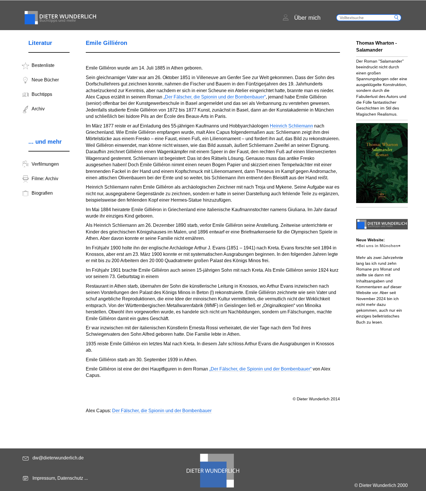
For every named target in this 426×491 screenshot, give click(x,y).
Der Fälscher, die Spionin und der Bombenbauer (162, 410)
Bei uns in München (378, 245)
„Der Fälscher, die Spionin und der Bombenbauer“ (214, 96)
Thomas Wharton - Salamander (376, 46)
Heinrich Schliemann (291, 125)
